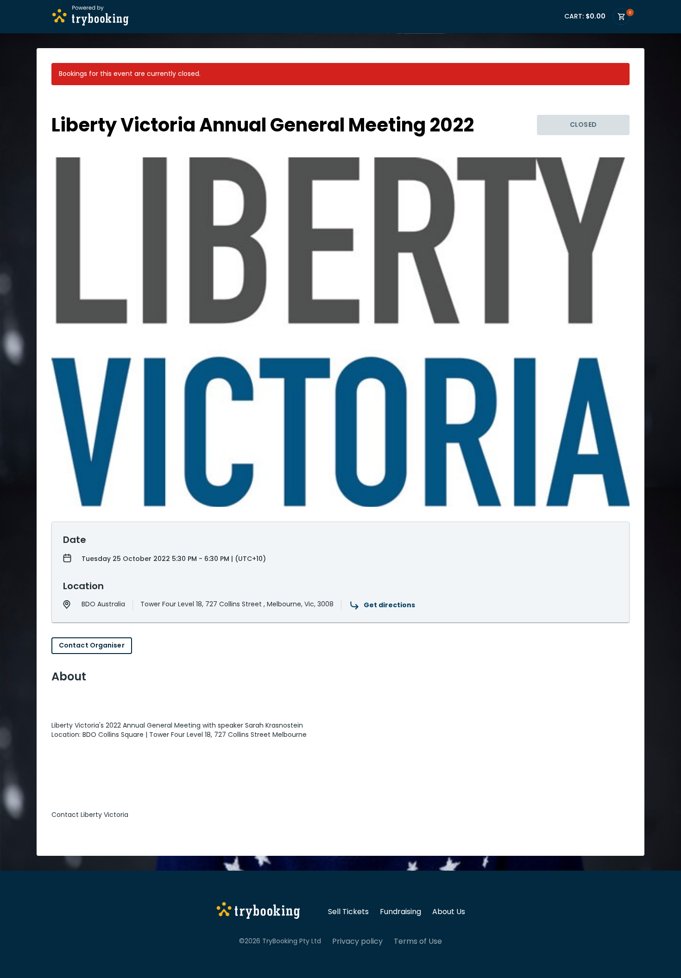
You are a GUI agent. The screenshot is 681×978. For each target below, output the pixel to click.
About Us (448, 912)
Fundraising (400, 912)
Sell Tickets (348, 912)
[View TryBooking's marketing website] (258, 912)
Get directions (389, 605)
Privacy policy (357, 941)
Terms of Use (418, 941)
